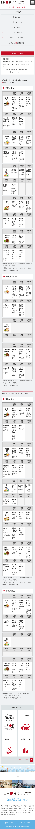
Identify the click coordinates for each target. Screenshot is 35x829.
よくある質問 (25, 823)
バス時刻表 (17, 12)
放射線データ (17, 22)
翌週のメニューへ (8, 82)
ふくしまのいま (17, 32)
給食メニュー (17, 17)
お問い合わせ (9, 823)
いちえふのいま (17, 27)
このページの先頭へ (24, 759)
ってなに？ (18, 799)
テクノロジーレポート (17, 37)
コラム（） (17, 43)
